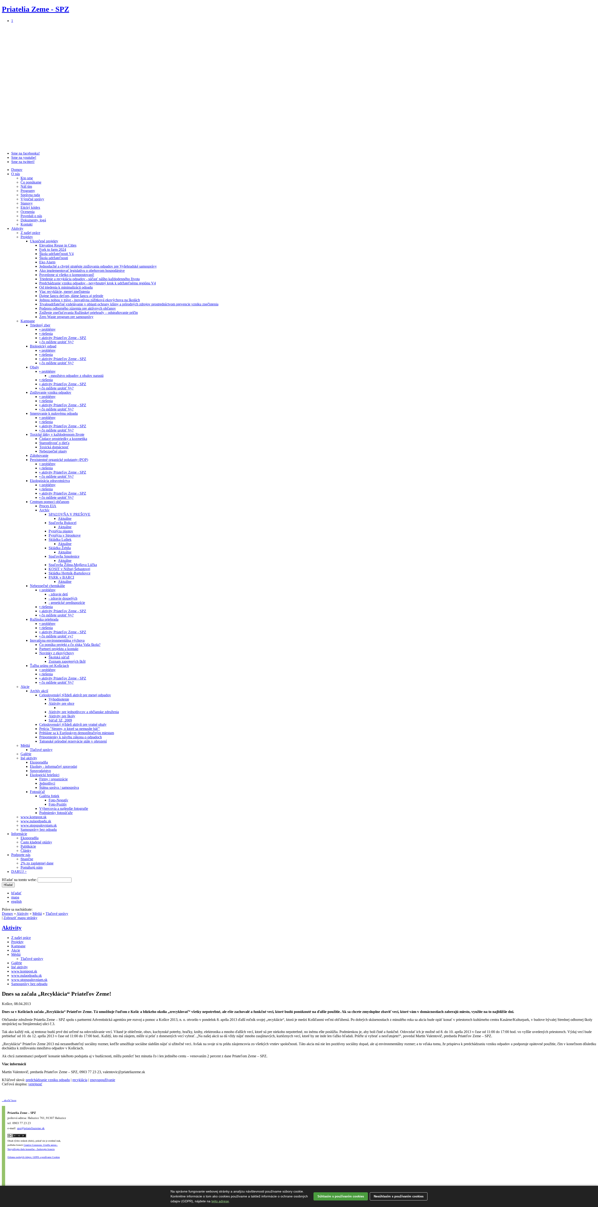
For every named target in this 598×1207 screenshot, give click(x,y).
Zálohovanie (39, 455)
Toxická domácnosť (54, 447)
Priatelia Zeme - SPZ (35, 9)
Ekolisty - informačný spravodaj (53, 766)
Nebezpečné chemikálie (47, 586)
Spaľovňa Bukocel (62, 523)
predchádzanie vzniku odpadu (48, 1080)
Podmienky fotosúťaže (56, 813)
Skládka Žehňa (60, 548)
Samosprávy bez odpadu (39, 830)
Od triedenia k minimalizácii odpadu (66, 287)
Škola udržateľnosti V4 (56, 254)
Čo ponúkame (31, 182)
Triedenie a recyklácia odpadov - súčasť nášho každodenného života (89, 279)
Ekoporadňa (39, 762)
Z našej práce (30, 233)
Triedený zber (40, 325)
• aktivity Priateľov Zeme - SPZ (62, 338)
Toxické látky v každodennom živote (57, 434)
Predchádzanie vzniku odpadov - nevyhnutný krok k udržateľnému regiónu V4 (97, 283)
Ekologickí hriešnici (44, 775)
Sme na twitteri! (23, 162)
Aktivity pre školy (62, 716)
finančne (27, 859)
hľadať (16, 893)
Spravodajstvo (40, 771)
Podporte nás (20, 855)
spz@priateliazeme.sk (31, 1128)
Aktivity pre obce (61, 703)
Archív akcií (39, 691)
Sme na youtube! (23, 157)
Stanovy (27, 203)
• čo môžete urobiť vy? (56, 636)
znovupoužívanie (102, 1080)
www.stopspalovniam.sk (39, 825)
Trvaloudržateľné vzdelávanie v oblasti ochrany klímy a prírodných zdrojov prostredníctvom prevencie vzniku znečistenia (128, 304)
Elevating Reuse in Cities (57, 245)
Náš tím (26, 186)
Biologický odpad (43, 346)
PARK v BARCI (61, 577)
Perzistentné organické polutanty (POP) (59, 460)
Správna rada (30, 195)
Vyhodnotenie (59, 699)
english (16, 901)
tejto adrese (220, 1201)
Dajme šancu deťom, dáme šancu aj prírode (71, 296)
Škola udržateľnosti (53, 258)
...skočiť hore (9, 1100)
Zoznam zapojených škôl (67, 661)
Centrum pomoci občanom (49, 502)
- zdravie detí (58, 594)
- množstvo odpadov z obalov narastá (76, 376)
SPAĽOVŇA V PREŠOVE (69, 514)
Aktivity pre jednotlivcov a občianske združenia (84, 712)
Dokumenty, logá (33, 220)
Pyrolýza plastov (61, 531)
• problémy (47, 329)
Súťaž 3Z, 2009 (60, 720)
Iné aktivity (29, 758)
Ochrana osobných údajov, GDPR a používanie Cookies (33, 1157)
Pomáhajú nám (32, 867)
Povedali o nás (31, 216)
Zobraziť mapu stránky (20, 918)
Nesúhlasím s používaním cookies (399, 1196)
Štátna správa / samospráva (59, 787)
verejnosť (35, 1084)
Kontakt (26, 224)
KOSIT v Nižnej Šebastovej (69, 569)
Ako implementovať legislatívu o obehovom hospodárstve (82, 271)
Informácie (19, 834)
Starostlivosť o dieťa (54, 443)
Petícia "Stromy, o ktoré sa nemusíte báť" (69, 729)
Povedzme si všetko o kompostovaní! (66, 275)
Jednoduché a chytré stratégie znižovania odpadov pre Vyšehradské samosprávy (98, 266)
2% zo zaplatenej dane (37, 863)
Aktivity (17, 228)
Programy (28, 191)
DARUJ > (19, 872)
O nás (15, 174)
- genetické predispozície (67, 603)
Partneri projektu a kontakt (58, 649)
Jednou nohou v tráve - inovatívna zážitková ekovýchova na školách (89, 300)
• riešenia (46, 334)
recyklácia (79, 1080)
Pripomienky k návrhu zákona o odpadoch (70, 737)
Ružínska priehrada (44, 619)
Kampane (28, 321)
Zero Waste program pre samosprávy (66, 317)
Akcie (25, 687)
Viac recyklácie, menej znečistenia (64, 292)
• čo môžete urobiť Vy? (56, 342)
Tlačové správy (41, 750)
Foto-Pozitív (58, 804)
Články (26, 851)
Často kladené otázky (36, 842)
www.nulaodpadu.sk (36, 821)
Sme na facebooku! (25, 153)
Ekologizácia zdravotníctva (50, 481)
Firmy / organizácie (53, 779)
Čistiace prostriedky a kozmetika (63, 439)
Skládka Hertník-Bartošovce (69, 573)
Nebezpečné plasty (53, 451)
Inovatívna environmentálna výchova (57, 640)
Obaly (34, 367)
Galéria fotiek (49, 796)
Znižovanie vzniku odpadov (50, 392)
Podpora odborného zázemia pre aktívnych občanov (77, 308)
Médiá (25, 745)
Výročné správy (32, 199)
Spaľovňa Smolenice (64, 556)
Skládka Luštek (60, 540)
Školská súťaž (59, 657)
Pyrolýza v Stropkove (65, 535)
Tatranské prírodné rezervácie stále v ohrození (73, 741)
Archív (44, 510)
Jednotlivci (47, 783)
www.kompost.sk (33, 817)
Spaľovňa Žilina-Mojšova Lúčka (73, 565)
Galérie (26, 754)
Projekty (27, 237)
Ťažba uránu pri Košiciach (49, 666)
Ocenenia (28, 212)
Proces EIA (47, 506)
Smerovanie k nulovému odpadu (54, 413)
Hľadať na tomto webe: (20, 880)
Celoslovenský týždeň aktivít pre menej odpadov (75, 695)
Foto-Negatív (58, 800)
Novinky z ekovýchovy (56, 653)
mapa (15, 897)
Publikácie (28, 846)
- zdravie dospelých (63, 598)
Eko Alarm (47, 262)
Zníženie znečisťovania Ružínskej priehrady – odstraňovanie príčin (88, 313)
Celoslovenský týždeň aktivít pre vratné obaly (73, 724)
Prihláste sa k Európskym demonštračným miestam (76, 733)
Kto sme (27, 178)
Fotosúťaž (37, 792)
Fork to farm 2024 (52, 249)
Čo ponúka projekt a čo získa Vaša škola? (69, 645)
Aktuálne (64, 518)
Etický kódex (30, 207)
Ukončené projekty (44, 241)
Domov (16, 170)
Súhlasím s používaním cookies (340, 1196)
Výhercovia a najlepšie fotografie (63, 809)
